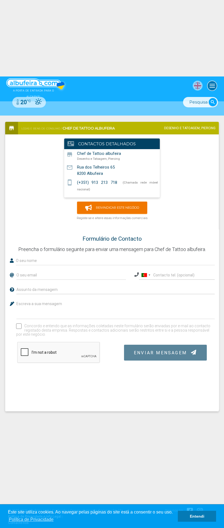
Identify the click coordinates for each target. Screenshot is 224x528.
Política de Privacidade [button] (31, 519)
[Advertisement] (112, 38)
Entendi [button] (197, 516)
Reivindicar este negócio (117, 208)
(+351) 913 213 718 (97, 182)
